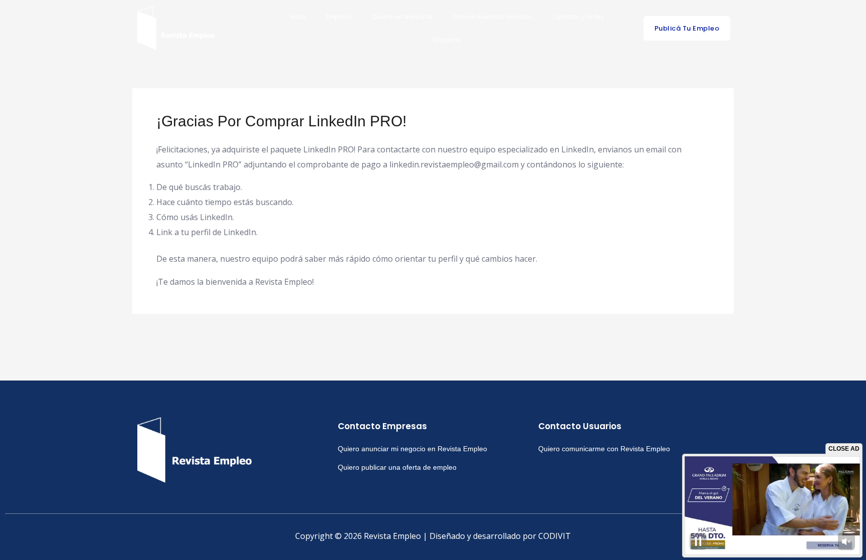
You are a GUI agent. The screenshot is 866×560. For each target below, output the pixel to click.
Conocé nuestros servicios (492, 16)
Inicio (298, 16)
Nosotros (447, 39)
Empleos (339, 16)
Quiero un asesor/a (402, 16)
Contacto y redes (578, 16)
